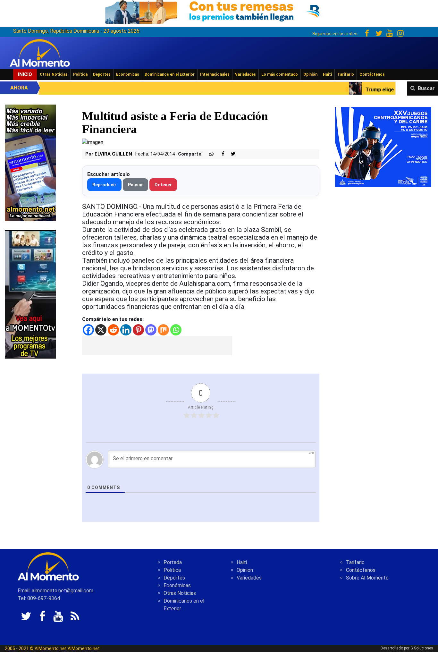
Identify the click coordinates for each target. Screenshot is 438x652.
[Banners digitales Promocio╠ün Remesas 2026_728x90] (219, 11)
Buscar (426, 88)
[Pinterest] (138, 329)
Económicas (127, 74)
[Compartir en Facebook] (219, 154)
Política (80, 74)
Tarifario (345, 74)
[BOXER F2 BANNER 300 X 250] (383, 147)
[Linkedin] (125, 329)
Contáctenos (372, 74)
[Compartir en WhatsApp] (209, 154)
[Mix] (163, 329)
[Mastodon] (150, 329)
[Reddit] (113, 329)
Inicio (25, 74)
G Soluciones (421, 648)
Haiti (242, 562)
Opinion (245, 570)
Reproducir (104, 184)
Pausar (135, 184)
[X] (100, 329)
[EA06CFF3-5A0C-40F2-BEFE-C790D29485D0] (30, 294)
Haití (327, 74)
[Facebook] (88, 329)
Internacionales (215, 74)
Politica (172, 570)
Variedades (245, 74)
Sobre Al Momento (367, 578)
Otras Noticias (54, 74)
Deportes (102, 74)
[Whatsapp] (175, 329)
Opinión (310, 74)
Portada (173, 562)
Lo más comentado (279, 74)
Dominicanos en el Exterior (170, 74)
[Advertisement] (157, 345)
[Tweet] (230, 154)
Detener (163, 184)
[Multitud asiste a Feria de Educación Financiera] (92, 142)
